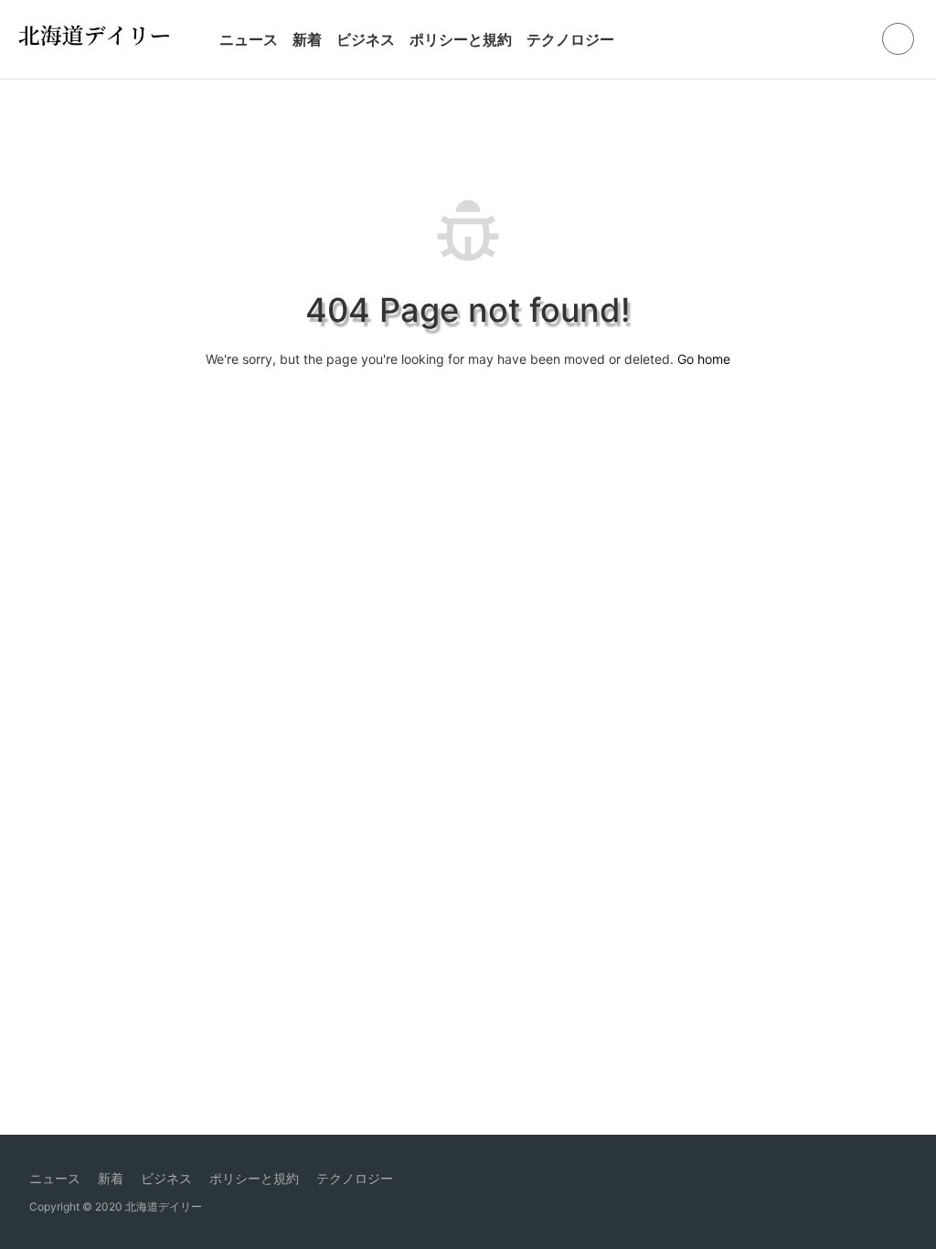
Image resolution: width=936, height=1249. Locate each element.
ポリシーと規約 (461, 39)
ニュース (248, 39)
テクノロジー (570, 39)
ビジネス (365, 39)
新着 (307, 39)
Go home (703, 359)
